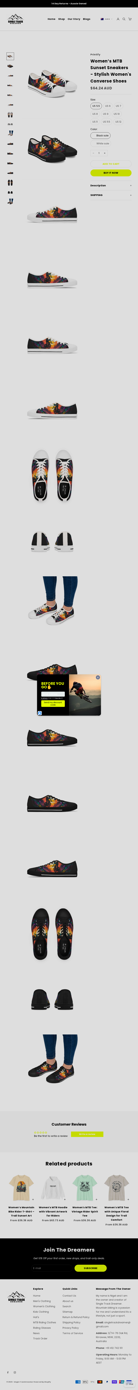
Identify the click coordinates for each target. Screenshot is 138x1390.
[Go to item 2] (10, 66)
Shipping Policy (71, 1322)
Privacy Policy (71, 1328)
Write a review (87, 1134)
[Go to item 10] (10, 144)
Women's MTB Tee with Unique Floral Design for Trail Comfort (116, 1213)
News (36, 1333)
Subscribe (90, 1268)
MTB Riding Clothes (44, 1322)
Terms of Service (73, 1333)
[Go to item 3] (10, 76)
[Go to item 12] (10, 163)
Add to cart (111, 164)
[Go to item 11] (10, 153)
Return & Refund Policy (76, 1317)
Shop (61, 19)
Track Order (40, 1338)
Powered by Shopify (42, 1382)
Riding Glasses (42, 1328)
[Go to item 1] (10, 56)
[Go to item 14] (10, 182)
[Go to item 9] (10, 134)
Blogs (86, 19)
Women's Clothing (44, 1306)
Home (52, 19)
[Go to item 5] (10, 95)
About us (68, 1301)
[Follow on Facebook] (7, 1372)
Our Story (74, 19)
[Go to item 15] (10, 192)
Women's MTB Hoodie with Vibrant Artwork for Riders (53, 1211)
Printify (95, 54)
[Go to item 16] (10, 202)
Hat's (36, 1317)
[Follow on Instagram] (14, 1372)
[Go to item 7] (10, 114)
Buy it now (111, 172)
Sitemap (68, 1311)
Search (67, 1306)
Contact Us (69, 1295)
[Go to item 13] (10, 173)
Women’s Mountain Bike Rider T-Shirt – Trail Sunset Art (21, 1211)
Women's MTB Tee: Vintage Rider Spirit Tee (85, 1211)
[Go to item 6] (10, 105)
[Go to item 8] (10, 124)
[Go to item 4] (10, 85)
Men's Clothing (42, 1301)
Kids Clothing (41, 1311)
